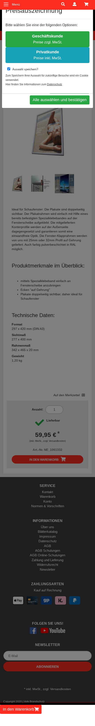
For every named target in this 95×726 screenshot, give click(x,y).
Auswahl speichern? (25, 69)
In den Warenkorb (18, 709)
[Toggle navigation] (6, 4)
